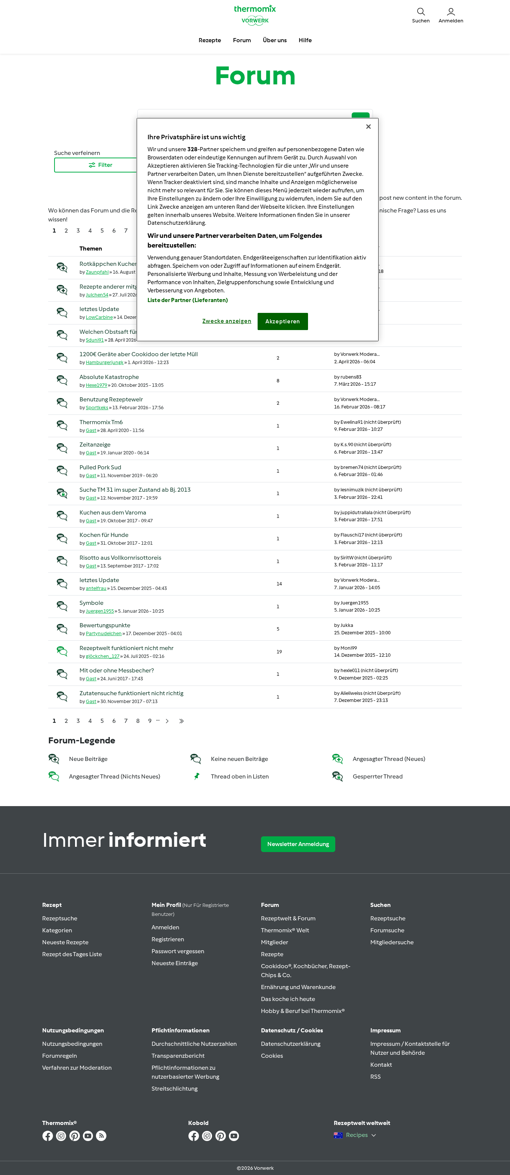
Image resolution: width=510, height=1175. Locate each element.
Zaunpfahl (97, 272)
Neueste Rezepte (65, 942)
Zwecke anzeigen (226, 321)
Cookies (272, 1055)
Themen (91, 248)
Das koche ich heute (288, 999)
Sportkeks (97, 407)
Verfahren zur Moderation (77, 1067)
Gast (91, 430)
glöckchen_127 (102, 656)
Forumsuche (387, 930)
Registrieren (168, 939)
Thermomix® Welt (285, 930)
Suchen (380, 904)
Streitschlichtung (175, 1088)
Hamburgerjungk (105, 362)
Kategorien (57, 930)
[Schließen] (368, 126)
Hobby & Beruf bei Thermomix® (303, 1010)
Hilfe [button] (305, 40)
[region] (257, 230)
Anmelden (165, 927)
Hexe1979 (96, 385)
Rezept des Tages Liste (72, 954)
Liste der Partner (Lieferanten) (187, 300)
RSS (375, 1076)
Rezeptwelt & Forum (288, 918)
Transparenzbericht (178, 1055)
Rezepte (272, 954)
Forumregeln (59, 1055)
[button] (421, 15)
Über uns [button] (275, 40)
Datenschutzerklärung (290, 1043)
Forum (270, 904)
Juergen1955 (100, 611)
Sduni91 (95, 340)
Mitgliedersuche (392, 942)
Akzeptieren (282, 321)
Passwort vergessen (178, 951)
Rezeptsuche (59, 918)
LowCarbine (99, 317)
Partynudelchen (104, 633)
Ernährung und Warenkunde (298, 987)
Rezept (52, 904)
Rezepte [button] (210, 40)
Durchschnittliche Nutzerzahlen (194, 1043)
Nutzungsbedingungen (72, 1043)
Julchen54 (97, 295)
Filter (105, 164)
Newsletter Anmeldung (298, 844)
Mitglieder (274, 942)
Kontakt (381, 1064)
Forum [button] (242, 40)
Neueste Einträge (175, 963)
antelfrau (96, 588)
